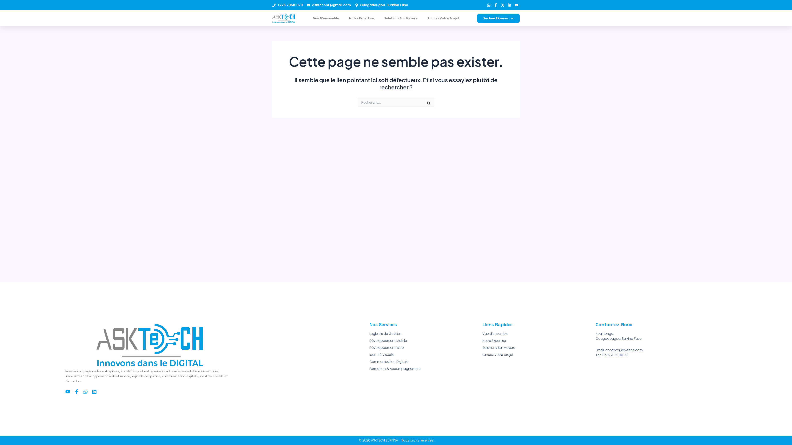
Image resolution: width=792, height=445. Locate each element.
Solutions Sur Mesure (401, 18)
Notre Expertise (361, 18)
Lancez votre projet (443, 18)
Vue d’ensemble (326, 18)
